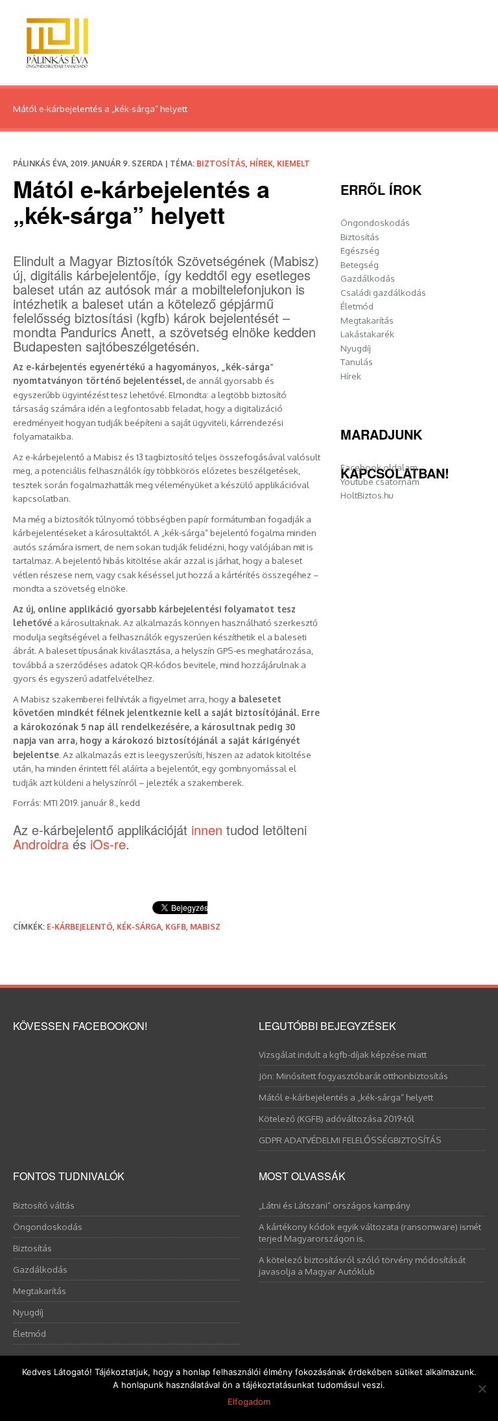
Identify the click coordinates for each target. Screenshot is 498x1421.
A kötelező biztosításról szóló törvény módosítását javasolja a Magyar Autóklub (362, 1265)
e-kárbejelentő (80, 927)
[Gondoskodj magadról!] (57, 39)
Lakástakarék (367, 333)
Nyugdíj (355, 347)
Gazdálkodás (367, 278)
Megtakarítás (367, 320)
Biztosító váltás (44, 1205)
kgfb (175, 927)
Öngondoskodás (375, 222)
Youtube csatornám (379, 481)
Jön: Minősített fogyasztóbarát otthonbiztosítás (353, 1075)
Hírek (261, 163)
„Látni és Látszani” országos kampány (334, 1205)
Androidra (41, 843)
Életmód (357, 305)
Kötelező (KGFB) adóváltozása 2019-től (336, 1118)
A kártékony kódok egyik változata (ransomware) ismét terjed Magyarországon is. (370, 1232)
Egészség (359, 250)
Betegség (359, 264)
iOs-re (108, 843)
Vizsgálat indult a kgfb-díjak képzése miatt (343, 1054)
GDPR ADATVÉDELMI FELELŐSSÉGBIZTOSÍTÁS (350, 1139)
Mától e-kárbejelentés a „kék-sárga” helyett (346, 1096)
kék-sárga (139, 927)
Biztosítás (221, 163)
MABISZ (205, 927)
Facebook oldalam (378, 467)
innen (206, 829)
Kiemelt (293, 163)
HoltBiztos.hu (367, 494)
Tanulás (356, 361)
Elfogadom (249, 1401)
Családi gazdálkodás (383, 292)
